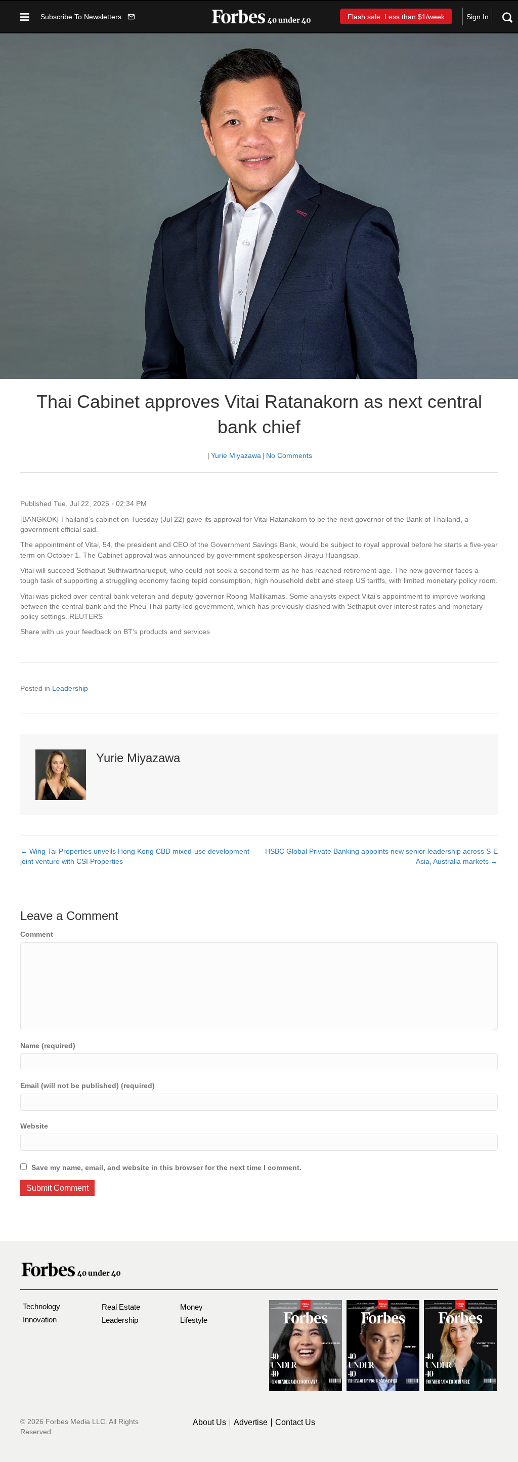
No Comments (289, 455)
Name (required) (47, 1045)
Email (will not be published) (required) (87, 1085)
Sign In (477, 17)
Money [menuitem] (191, 1307)
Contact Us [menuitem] (295, 1422)
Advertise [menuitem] (251, 1422)
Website (34, 1126)
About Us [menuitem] (209, 1422)
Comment (36, 934)
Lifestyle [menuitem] (193, 1320)
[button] (87, 16)
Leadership (70, 688)
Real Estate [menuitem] (121, 1307)
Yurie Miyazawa (236, 455)
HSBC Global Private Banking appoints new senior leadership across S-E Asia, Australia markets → (381, 856)
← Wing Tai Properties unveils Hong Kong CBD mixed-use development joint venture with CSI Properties (134, 856)
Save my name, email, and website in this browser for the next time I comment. (166, 1167)
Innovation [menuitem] (40, 1319)
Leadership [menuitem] (120, 1320)
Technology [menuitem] (41, 1306)
